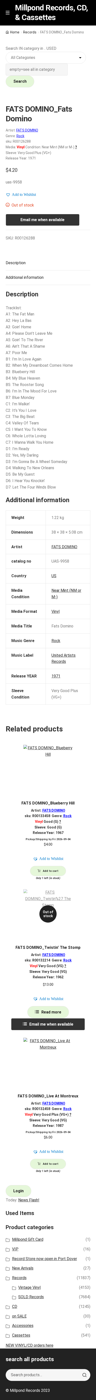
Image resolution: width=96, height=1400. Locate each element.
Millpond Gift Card (27, 1239)
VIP (15, 1249)
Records (29, 32)
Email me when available (42, 219)
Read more (51, 1012)
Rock (20, 136)
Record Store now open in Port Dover (44, 1258)
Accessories (22, 1325)
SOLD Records (31, 1297)
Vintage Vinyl (29, 1287)
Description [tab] (16, 262)
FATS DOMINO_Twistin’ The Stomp (48, 947)
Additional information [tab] (25, 277)
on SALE (19, 1316)
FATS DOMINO (27, 130)
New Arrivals (22, 1268)
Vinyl (55, 611)
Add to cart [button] (50, 871)
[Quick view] (84, 752)
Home (14, 32)
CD (14, 1306)
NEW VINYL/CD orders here (29, 1345)
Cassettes (21, 1335)
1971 (55, 676)
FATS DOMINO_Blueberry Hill (48, 803)
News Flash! (28, 1200)
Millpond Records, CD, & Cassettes (51, 12)
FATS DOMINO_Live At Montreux (48, 1096)
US (53, 575)
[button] (21, 194)
